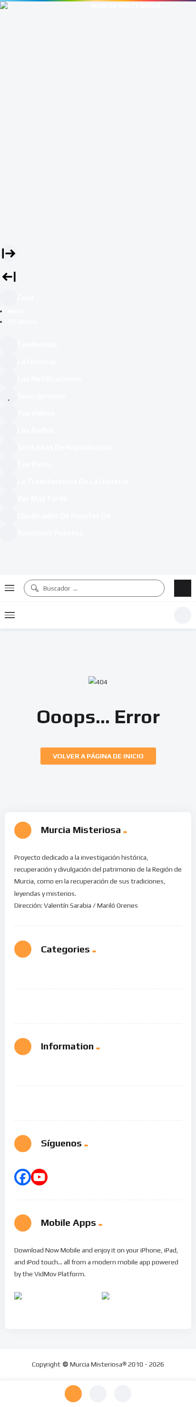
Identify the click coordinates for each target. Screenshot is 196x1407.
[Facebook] (22, 1177)
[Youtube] (39, 1177)
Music (16, 311)
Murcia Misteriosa (94, 615)
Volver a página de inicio (98, 756)
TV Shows (22, 321)
